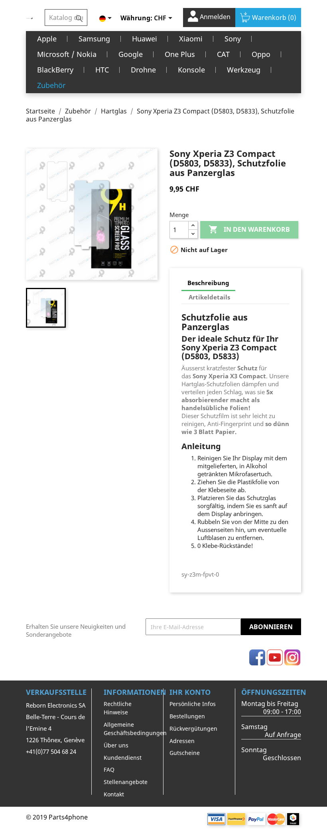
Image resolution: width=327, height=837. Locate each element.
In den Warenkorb (249, 229)
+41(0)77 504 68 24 (51, 751)
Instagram (292, 657)
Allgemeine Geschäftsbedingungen (135, 729)
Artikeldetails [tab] (209, 297)
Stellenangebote (126, 782)
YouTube (275, 657)
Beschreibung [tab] (208, 283)
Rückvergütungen (193, 728)
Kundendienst (123, 757)
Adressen (182, 741)
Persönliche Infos (192, 704)
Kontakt (114, 794)
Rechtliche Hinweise (118, 708)
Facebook (257, 657)
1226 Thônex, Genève (55, 740)
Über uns (116, 745)
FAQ (109, 769)
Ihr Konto (190, 692)
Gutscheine (184, 753)
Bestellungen (187, 716)
